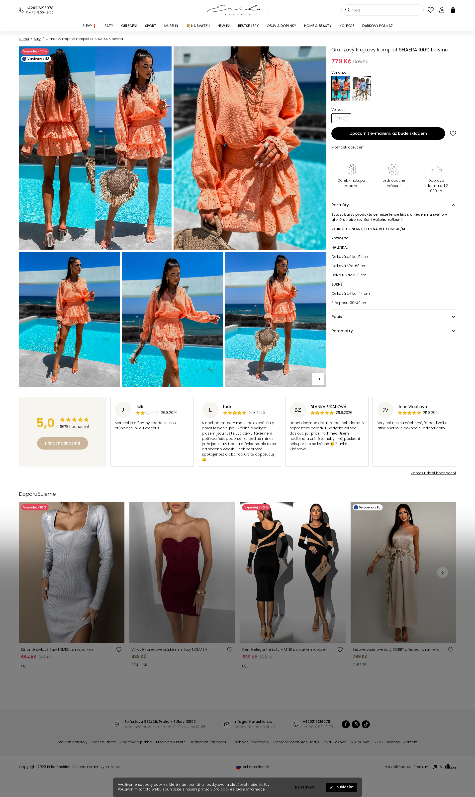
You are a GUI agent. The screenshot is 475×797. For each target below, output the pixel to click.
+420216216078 (39, 8)
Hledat (347, 10)
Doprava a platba (136, 742)
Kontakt (410, 742)
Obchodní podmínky (250, 742)
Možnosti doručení (348, 147)
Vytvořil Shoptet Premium (407, 766)
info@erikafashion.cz (253, 721)
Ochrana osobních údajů (296, 742)
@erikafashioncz (366, 724)
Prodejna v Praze (171, 742)
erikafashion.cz (346, 724)
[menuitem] (89, 25)
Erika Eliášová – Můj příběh (346, 742)
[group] (361, 88)
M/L (24, 666)
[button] (442, 572)
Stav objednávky (73, 742)
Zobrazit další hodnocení (433, 473)
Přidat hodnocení (62, 443)
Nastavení (305, 787)
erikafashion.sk (256, 766)
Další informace (250, 789)
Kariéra (393, 742)
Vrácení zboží (104, 742)
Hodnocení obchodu (208, 742)
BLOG (378, 742)
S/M (134, 664)
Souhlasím (343, 787)
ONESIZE (359, 664)
